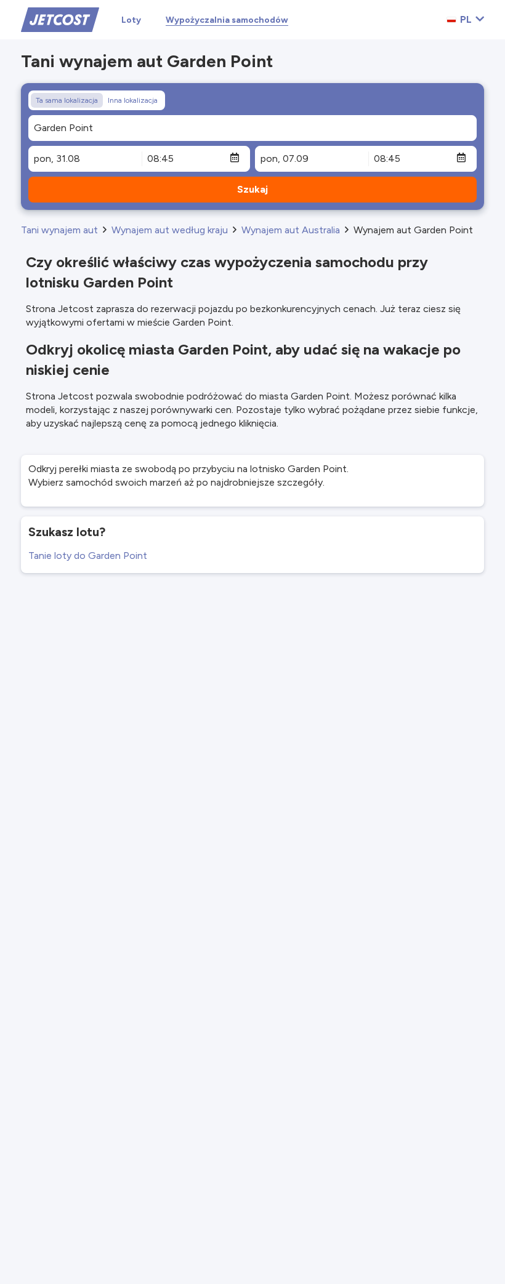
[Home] (60, 19)
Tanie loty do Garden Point (87, 555)
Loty (131, 20)
